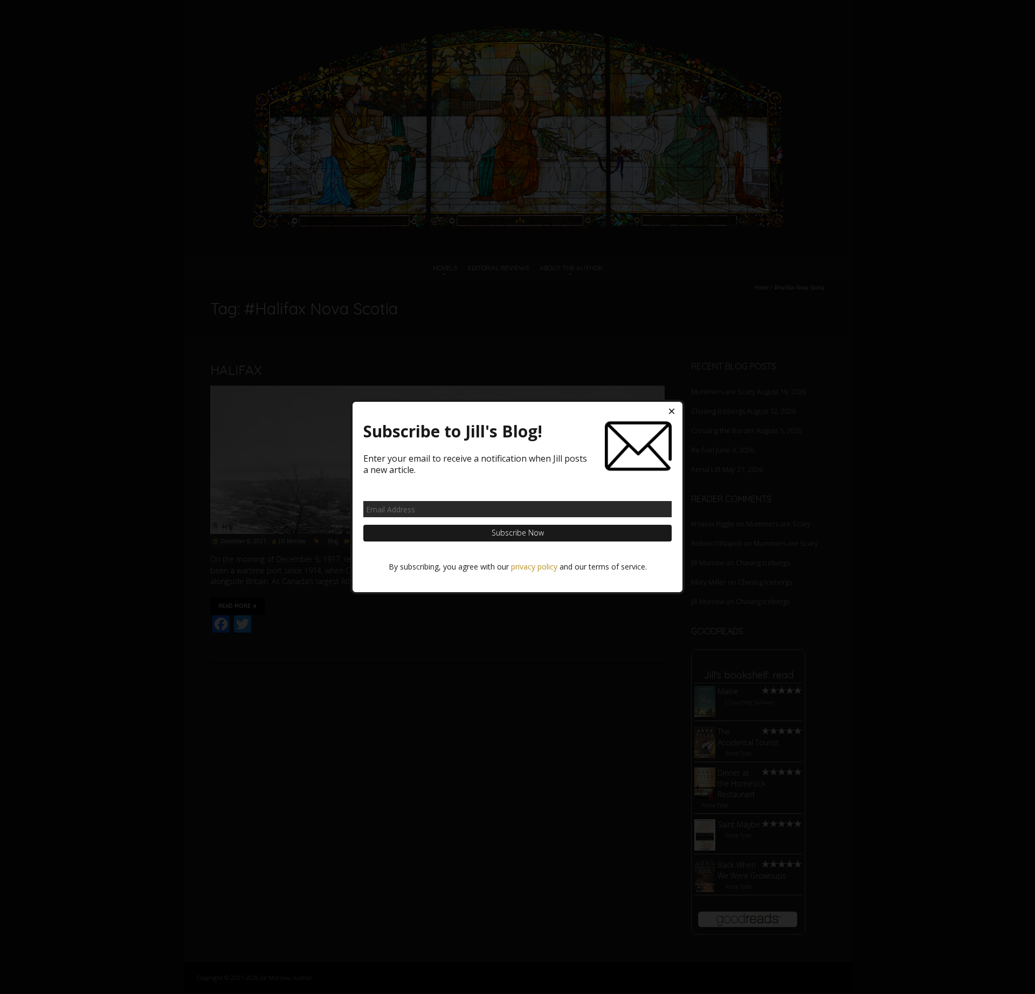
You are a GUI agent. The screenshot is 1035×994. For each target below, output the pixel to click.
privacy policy (534, 566)
